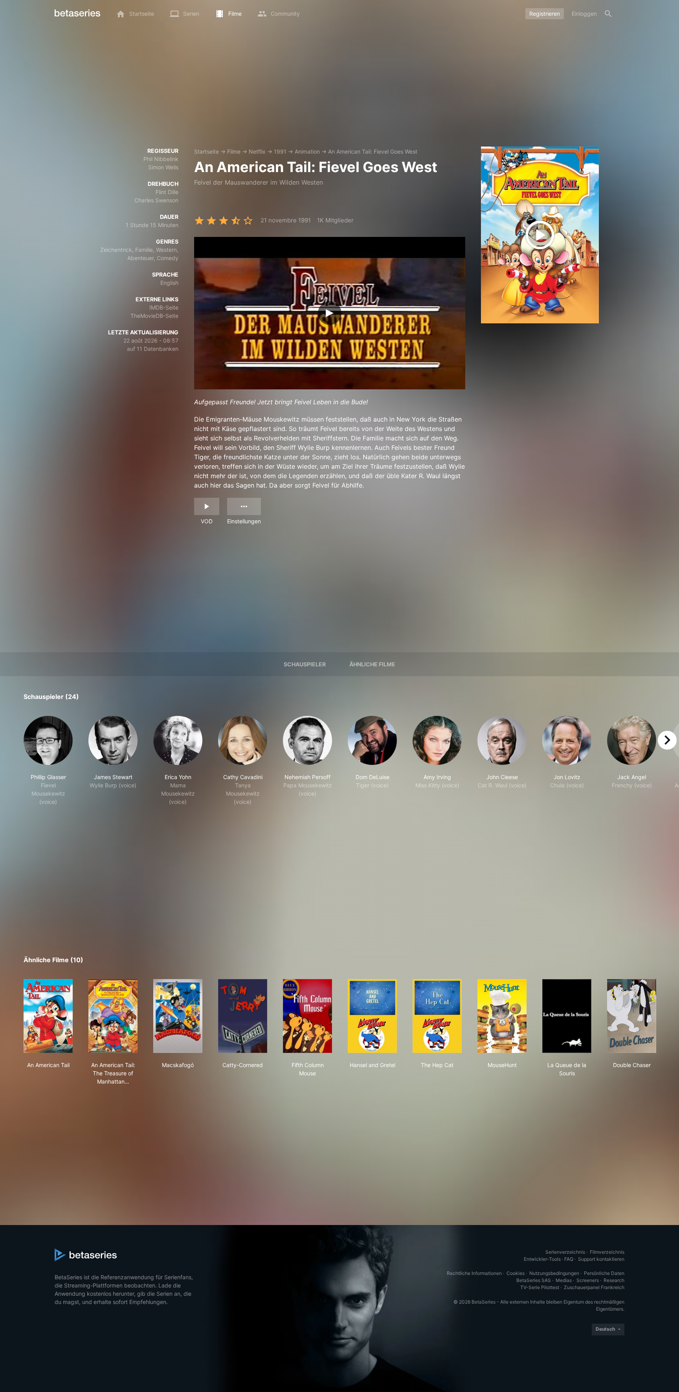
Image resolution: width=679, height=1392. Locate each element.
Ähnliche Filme (372, 664)
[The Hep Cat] (437, 1016)
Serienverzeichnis (565, 1252)
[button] (48, 761)
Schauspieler (305, 664)
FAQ (568, 1259)
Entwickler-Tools (542, 1259)
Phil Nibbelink (160, 159)
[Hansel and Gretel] (372, 1016)
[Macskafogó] (177, 1016)
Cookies (515, 1273)
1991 (280, 151)
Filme (233, 151)
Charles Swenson (156, 200)
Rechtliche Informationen (474, 1273)
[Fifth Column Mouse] (307, 1016)
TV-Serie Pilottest (539, 1287)
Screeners (587, 1280)
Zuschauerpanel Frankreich (594, 1287)
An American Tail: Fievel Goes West (372, 151)
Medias (564, 1280)
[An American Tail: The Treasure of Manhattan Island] (113, 1016)
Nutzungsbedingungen (554, 1273)
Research (614, 1280)
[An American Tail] (48, 1016)
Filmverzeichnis (607, 1252)
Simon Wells (163, 167)
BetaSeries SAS (533, 1280)
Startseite (206, 151)
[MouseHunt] (502, 1016)
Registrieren (544, 13)
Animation (307, 151)
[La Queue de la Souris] (566, 1016)
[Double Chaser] (631, 1016)
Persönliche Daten (604, 1273)
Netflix (257, 151)
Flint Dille (167, 192)
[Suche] (608, 14)
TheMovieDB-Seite (154, 315)
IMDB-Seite (163, 307)
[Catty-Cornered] (242, 1016)
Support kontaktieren (601, 1259)
